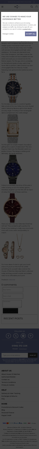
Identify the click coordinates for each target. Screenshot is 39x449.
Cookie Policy (26, 29)
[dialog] (19, 230)
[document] (19, 25)
